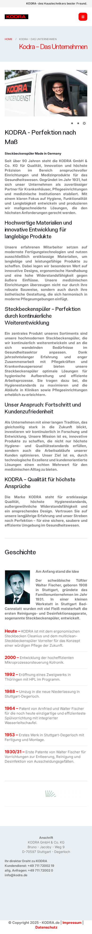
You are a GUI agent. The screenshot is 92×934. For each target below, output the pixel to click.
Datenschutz (46, 927)
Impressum (72, 922)
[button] (83, 17)
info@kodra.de (16, 875)
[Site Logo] (16, 16)
